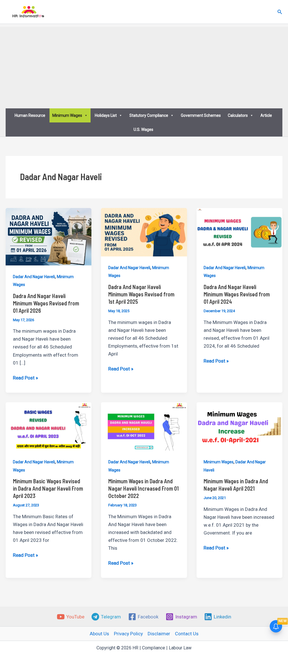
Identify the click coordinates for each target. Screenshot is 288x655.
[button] (279, 11)
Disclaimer (159, 633)
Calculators (238, 115)
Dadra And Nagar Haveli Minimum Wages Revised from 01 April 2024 (237, 294)
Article (266, 115)
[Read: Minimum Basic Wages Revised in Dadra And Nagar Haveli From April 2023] (48, 426)
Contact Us (187, 633)
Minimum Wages (67, 115)
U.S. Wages (143, 129)
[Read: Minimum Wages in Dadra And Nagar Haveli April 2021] (239, 426)
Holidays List (106, 115)
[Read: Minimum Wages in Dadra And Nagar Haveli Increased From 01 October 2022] (144, 426)
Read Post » (25, 378)
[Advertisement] (144, 66)
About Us (99, 633)
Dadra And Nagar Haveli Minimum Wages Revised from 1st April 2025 (141, 294)
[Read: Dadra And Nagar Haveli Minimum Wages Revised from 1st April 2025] (144, 232)
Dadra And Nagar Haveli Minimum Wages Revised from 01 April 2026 (46, 303)
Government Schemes (201, 115)
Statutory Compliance (148, 115)
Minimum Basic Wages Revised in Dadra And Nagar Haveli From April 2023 (48, 488)
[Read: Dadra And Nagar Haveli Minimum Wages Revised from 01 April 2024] (239, 232)
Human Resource (30, 115)
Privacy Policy (128, 633)
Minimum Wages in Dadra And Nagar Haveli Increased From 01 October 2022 (143, 488)
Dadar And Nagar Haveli (34, 276)
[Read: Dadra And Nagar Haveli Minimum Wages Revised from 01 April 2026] (48, 236)
